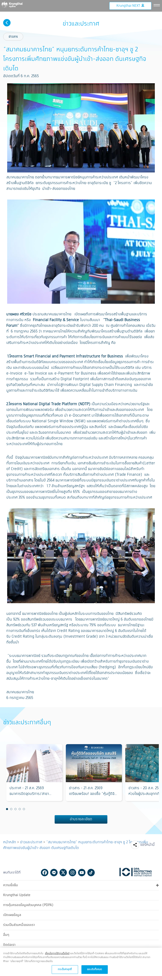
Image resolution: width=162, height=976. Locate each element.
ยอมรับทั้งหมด (94, 969)
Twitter (63, 872)
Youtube (81, 872)
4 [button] (20, 809)
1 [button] (7, 809)
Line (54, 872)
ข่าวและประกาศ (31, 842)
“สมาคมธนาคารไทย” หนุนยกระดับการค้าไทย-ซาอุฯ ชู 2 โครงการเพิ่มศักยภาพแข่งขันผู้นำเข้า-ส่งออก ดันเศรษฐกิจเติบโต (75, 845)
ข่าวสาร (13, 36)
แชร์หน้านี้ (147, 845)
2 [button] (11, 809)
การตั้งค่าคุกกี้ (65, 969)
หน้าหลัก (9, 842)
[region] (81, 962)
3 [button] (15, 809)
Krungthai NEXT (128, 5)
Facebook (44, 872)
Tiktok (91, 872)
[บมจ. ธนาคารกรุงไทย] (15, 4)
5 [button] (24, 809)
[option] (34, 772)
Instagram (72, 872)
